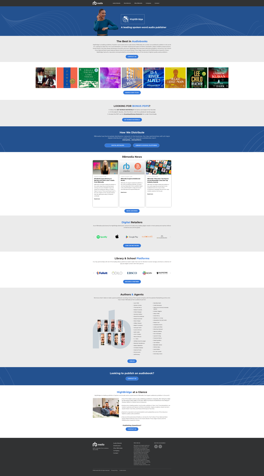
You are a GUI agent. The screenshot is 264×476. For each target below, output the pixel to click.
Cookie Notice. (122, 470)
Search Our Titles (132, 92)
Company (148, 3)
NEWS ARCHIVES (132, 211)
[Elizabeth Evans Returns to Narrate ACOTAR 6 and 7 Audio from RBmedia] (105, 167)
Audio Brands (116, 3)
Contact (157, 3)
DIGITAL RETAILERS (117, 145)
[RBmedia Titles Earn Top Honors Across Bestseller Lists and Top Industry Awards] (158, 167)
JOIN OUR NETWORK (132, 245)
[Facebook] (160, 446)
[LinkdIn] (156, 446)
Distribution (127, 3)
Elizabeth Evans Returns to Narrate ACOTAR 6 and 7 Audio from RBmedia (104, 180)
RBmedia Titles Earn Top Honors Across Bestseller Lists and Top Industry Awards (158, 180)
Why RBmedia (138, 3)
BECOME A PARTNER (132, 281)
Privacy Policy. (114, 470)
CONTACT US (132, 56)
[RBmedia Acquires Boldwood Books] (132, 167)
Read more (97, 199)
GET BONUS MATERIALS (132, 119)
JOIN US (132, 361)
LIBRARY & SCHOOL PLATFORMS (146, 145)
